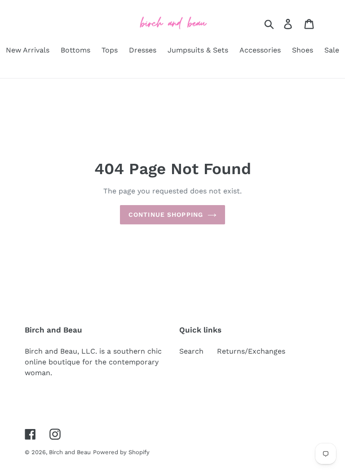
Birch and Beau (70, 452)
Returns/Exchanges (251, 351)
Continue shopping (165, 214)
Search (191, 351)
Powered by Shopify (121, 452)
